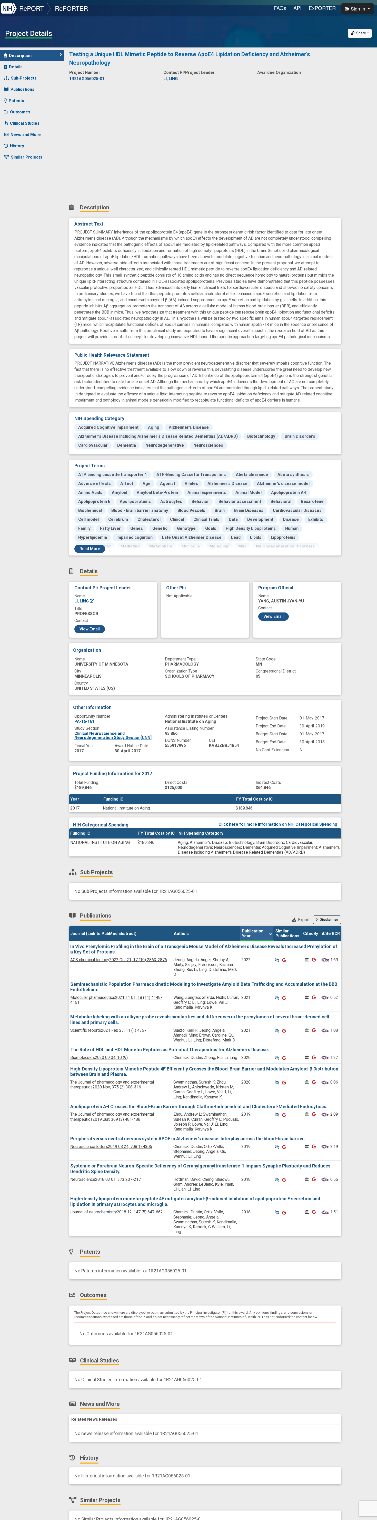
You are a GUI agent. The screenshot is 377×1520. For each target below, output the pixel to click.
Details (16, 66)
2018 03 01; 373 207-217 (105, 1179)
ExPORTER (322, 8)
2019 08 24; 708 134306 (111, 1146)
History (17, 145)
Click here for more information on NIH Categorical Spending (278, 824)
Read (90, 548)
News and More (26, 134)
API (297, 8)
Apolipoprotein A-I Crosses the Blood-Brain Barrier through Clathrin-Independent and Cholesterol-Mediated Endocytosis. (199, 1106)
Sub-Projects (24, 78)
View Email (90, 629)
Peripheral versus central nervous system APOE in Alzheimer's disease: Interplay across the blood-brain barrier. (187, 1138)
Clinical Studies (24, 123)
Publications (22, 89)
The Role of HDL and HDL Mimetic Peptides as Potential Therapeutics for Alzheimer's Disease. (169, 1049)
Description (20, 55)
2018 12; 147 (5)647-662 (116, 1212)
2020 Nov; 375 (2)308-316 (112, 1084)
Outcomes (20, 112)
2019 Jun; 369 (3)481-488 (112, 1117)
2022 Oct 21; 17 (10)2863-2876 (118, 959)
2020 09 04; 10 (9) (99, 1057)
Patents (16, 100)
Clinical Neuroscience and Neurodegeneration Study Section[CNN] (113, 735)
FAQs (280, 8)
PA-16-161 (84, 721)
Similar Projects (26, 157)
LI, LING (82, 601)
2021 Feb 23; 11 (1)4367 (108, 1030)
